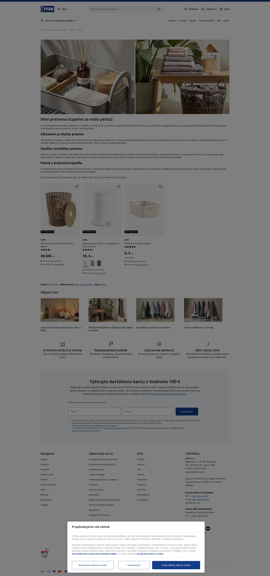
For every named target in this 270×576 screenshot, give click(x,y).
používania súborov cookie (150, 553)
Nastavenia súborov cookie (93, 565)
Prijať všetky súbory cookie (176, 565)
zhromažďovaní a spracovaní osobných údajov (94, 553)
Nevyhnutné (134, 565)
